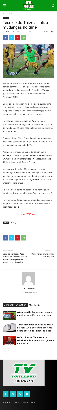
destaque (14, 223)
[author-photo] (28, 285)
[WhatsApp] (23, 37)
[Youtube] (27, 394)
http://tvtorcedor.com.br (28, 292)
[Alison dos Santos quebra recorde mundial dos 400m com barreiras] (9, 315)
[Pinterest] (17, 37)
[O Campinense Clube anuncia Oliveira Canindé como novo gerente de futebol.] (9, 340)
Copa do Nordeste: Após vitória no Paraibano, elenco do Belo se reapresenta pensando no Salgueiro (15, 258)
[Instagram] (13, 394)
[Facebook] (5, 37)
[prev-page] (4, 350)
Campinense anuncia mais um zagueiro (42, 255)
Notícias (12, 14)
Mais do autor (35, 305)
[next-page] (8, 350)
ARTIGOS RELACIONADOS (15, 305)
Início (5, 14)
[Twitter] (11, 37)
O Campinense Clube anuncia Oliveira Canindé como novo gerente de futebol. (35, 340)
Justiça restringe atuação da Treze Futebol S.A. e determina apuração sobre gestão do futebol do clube (35, 327)
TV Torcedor (10, 32)
